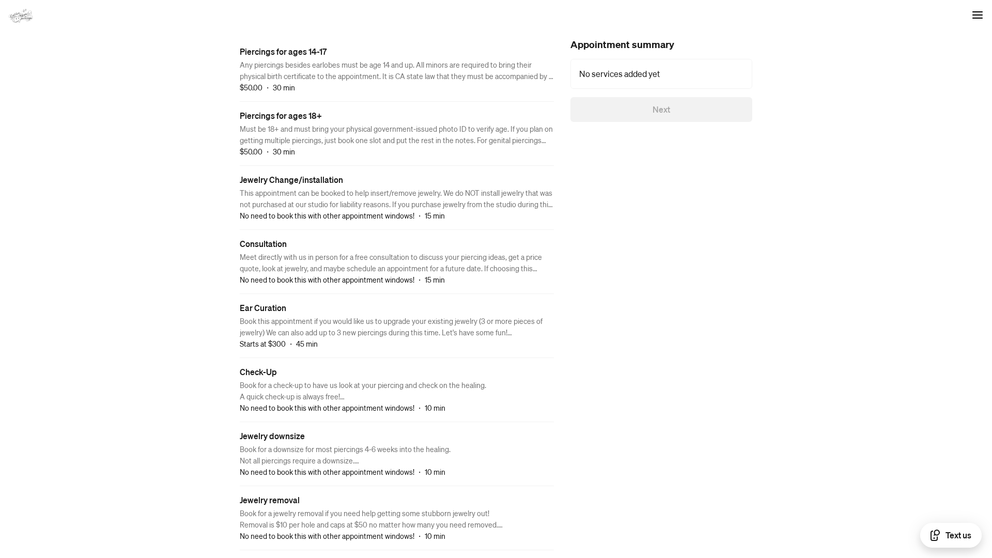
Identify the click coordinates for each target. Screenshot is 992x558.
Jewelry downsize (272, 435)
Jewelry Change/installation (291, 179)
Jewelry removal (270, 499)
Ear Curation (263, 307)
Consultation (263, 243)
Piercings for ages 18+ (281, 115)
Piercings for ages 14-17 (283, 51)
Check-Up (258, 371)
